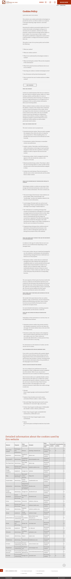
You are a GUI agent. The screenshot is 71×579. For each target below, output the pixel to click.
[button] (43, 2)
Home (58, 5)
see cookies (30, 85)
